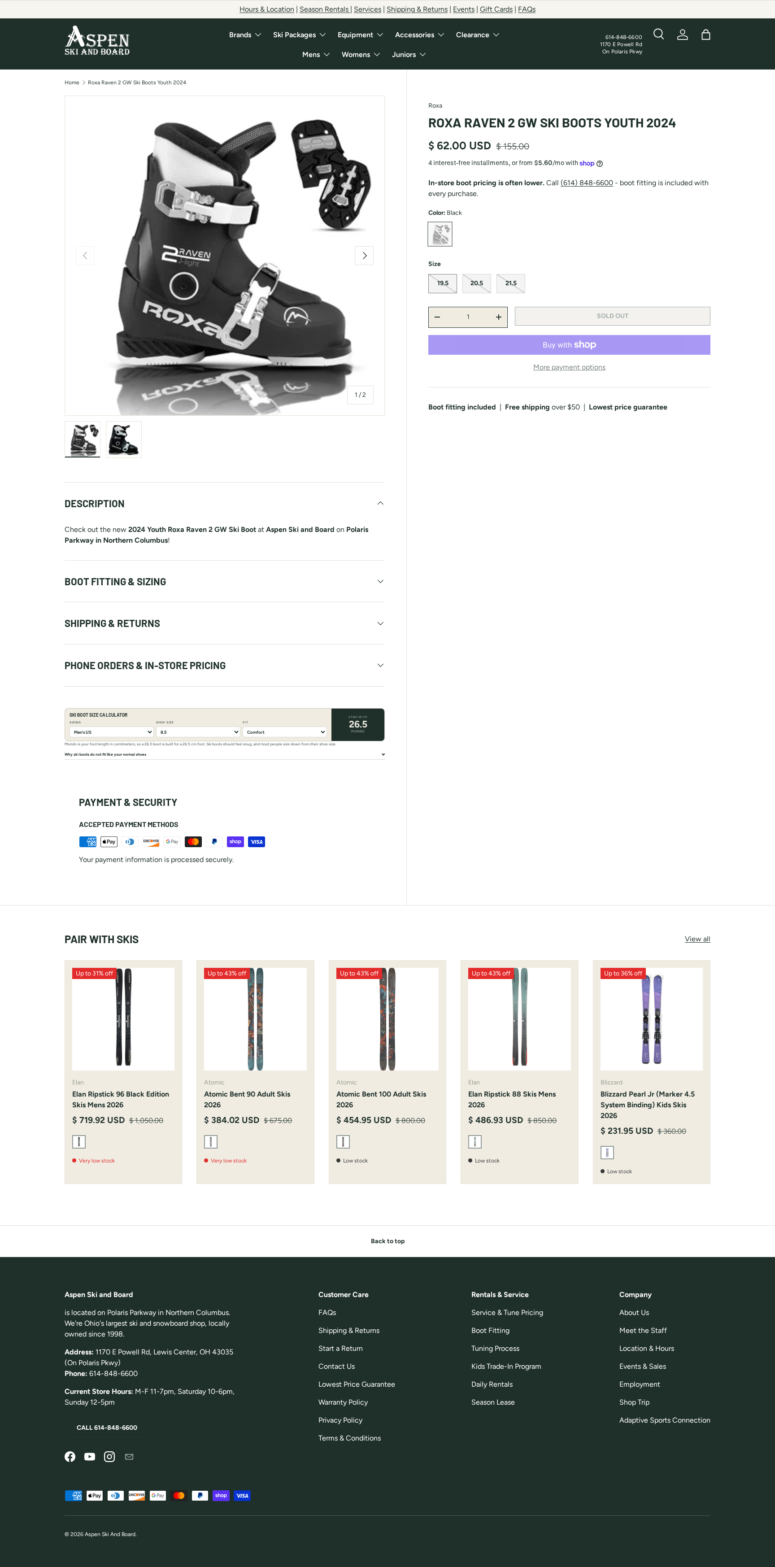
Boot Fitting (490, 1330)
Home (72, 82)
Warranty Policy (343, 1402)
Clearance (472, 34)
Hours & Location (266, 9)
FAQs (527, 9)
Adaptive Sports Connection (664, 1420)
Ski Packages (294, 34)
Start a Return (340, 1348)
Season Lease (493, 1402)
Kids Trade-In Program (506, 1366)
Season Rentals (325, 9)
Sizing (75, 722)
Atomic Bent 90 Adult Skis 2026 (247, 1099)
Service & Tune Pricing (507, 1312)
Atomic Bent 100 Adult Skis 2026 (381, 1099)
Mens (311, 54)
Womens (356, 54)
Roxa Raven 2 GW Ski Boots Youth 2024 (137, 82)
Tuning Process (495, 1348)
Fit (245, 722)
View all (697, 939)
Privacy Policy (340, 1420)
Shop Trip (634, 1402)
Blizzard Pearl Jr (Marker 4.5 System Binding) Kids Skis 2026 (648, 1105)
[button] (706, 35)
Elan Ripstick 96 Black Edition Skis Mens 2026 (120, 1099)
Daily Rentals (492, 1384)
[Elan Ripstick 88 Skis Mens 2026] (519, 1019)
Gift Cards (496, 9)
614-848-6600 (623, 37)
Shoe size (165, 722)
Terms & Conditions (349, 1438)
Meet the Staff (643, 1330)
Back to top (388, 1241)
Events (464, 9)
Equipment (355, 34)
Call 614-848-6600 (107, 1428)
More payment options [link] (569, 367)
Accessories (414, 34)
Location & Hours (646, 1348)
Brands (240, 34)
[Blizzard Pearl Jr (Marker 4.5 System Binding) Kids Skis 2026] (652, 1019)
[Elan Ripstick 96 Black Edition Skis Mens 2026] (123, 1019)
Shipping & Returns (417, 9)
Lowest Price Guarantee (356, 1384)
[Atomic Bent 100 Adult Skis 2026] (387, 1019)
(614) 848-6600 (587, 182)
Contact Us (336, 1366)
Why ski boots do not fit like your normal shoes (105, 754)
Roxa (435, 105)
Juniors (404, 54)
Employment (639, 1384)
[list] (224, 255)
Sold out (612, 316)
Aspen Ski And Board (110, 1534)
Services (367, 9)
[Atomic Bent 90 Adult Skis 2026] (255, 1019)
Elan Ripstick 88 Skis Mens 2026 (512, 1099)
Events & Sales (642, 1366)
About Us (634, 1312)
